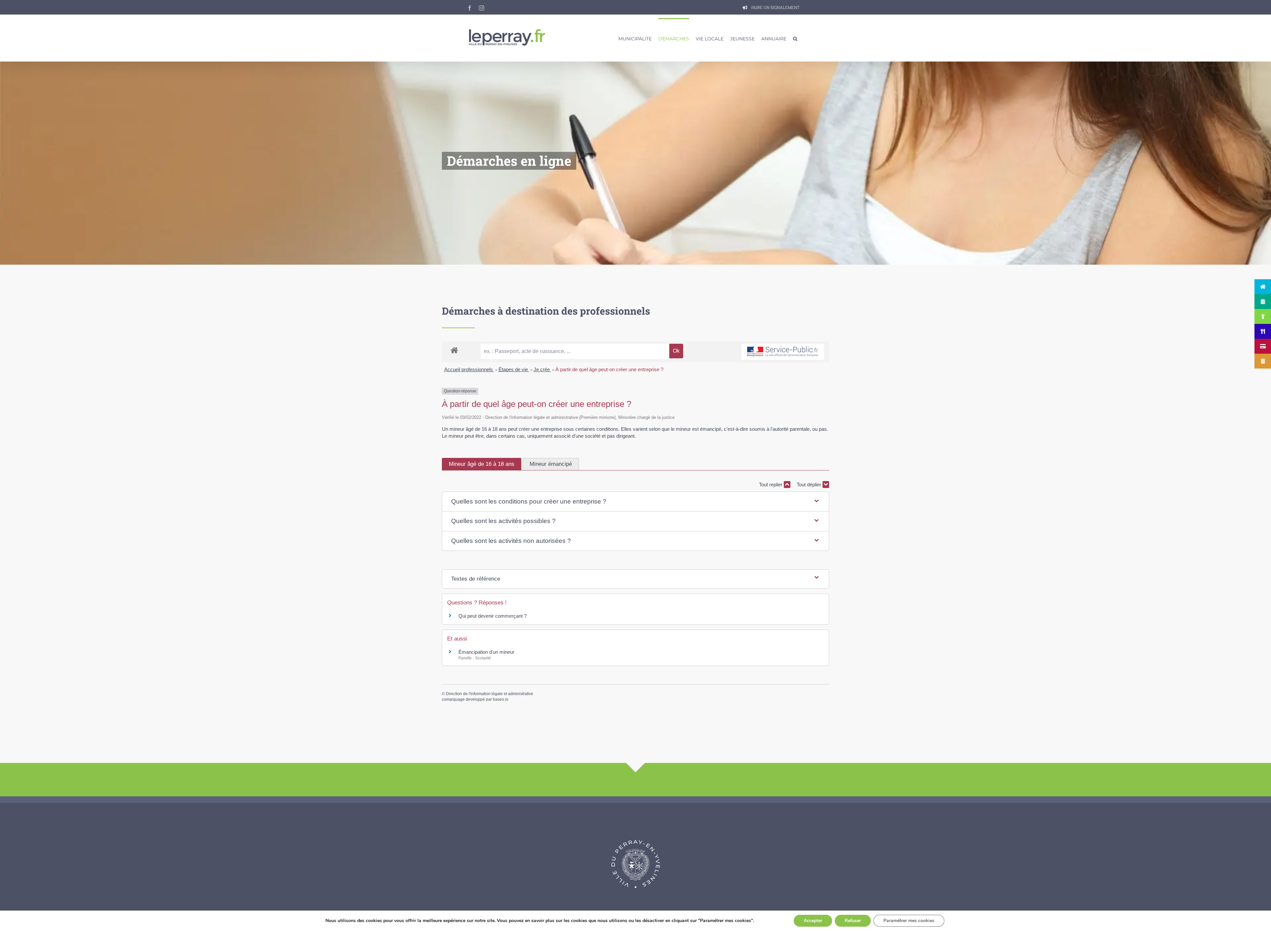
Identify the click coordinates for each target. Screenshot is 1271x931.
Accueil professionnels (469, 369)
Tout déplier (810, 484)
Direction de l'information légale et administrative (489, 693)
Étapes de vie (513, 369)
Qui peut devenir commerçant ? (492, 616)
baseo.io (500, 699)
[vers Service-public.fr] (782, 352)
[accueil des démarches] (454, 350)
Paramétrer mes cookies (908, 920)
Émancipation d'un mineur (486, 652)
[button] (795, 38)
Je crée (542, 369)
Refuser (853, 920)
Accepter (813, 920)
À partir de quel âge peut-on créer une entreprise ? (609, 369)
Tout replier (771, 484)
